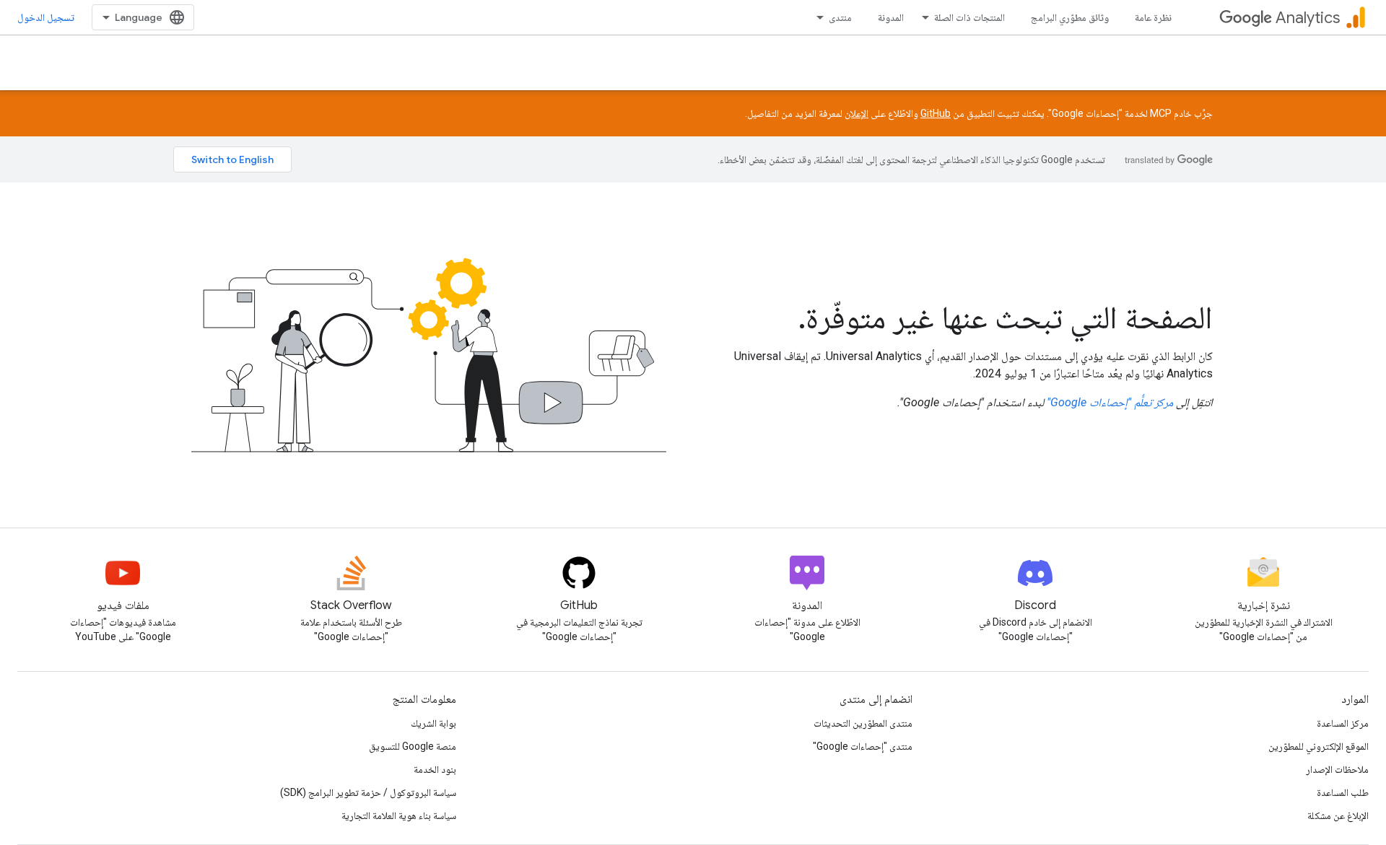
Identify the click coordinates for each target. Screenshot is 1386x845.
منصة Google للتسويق (412, 746)
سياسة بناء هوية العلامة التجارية (398, 815)
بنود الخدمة (435, 769)
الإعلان (856, 113)
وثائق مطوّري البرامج (1070, 17)
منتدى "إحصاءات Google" (862, 746)
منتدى (840, 17)
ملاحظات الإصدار (1337, 769)
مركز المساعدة (1343, 723)
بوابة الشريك (433, 723)
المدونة (891, 17)
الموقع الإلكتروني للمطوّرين (1318, 746)
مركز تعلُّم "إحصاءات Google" (1110, 402)
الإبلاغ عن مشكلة (1338, 815)
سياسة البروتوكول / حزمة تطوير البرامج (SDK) (368, 792)
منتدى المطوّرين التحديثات (863, 723)
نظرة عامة (1153, 17)
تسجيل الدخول (45, 17)
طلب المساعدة (1343, 792)
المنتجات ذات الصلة (969, 17)
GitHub (935, 113)
